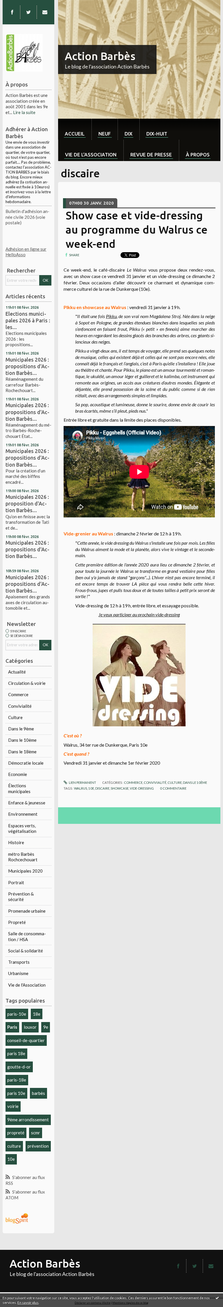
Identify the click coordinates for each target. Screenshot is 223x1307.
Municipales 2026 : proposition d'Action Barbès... (27, 503)
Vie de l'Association (27, 985)
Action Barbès (100, 56)
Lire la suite (24, 112)
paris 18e (16, 1053)
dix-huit (156, 133)
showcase (120, 788)
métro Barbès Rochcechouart (22, 856)
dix (128, 133)
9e (45, 1027)
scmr (35, 1132)
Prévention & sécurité (21, 896)
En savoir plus (28, 1302)
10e (11, 1159)
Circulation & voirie (27, 683)
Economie (17, 774)
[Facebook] (12, 12)
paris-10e (16, 1014)
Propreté (17, 922)
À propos (198, 154)
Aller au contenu (18, 4)
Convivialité (20, 706)
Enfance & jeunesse (26, 802)
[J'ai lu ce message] (217, 1297)
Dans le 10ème (22, 740)
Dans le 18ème (22, 751)
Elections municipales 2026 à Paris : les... (28, 320)
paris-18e (16, 1079)
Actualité (17, 671)
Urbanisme (18, 973)
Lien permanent (82, 782)
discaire (102, 788)
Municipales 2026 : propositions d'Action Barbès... (27, 366)
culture (14, 1146)
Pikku (111, 316)
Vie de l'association (90, 154)
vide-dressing (142, 788)
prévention (38, 1146)
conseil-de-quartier (26, 1040)
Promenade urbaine (27, 911)
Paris (12, 1027)
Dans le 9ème (21, 728)
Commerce (18, 694)
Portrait (16, 882)
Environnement (22, 814)
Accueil (74, 133)
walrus (80, 788)
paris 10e (16, 1093)
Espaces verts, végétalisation (22, 828)
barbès (38, 1093)
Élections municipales (19, 788)
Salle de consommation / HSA (27, 936)
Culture (15, 717)
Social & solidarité (25, 950)
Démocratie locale (26, 763)
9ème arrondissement (28, 1119)
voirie (13, 1106)
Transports (19, 962)
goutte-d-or (19, 1066)
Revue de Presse (151, 154)
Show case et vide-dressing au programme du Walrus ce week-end (137, 229)
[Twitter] (28, 12)
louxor (30, 1027)
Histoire (16, 842)
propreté (15, 1132)
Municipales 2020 (25, 870)
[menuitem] (74, 129)
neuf (104, 133)
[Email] (44, 12)
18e (36, 1014)
